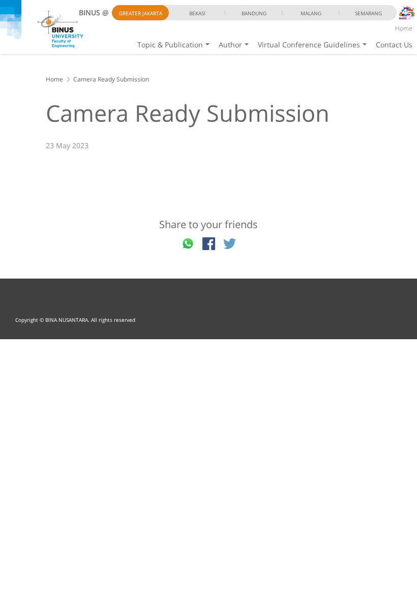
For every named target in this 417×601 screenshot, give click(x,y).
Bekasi (197, 13)
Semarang (368, 13)
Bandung (254, 13)
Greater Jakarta (140, 13)
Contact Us (394, 44)
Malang (311, 13)
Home (403, 28)
